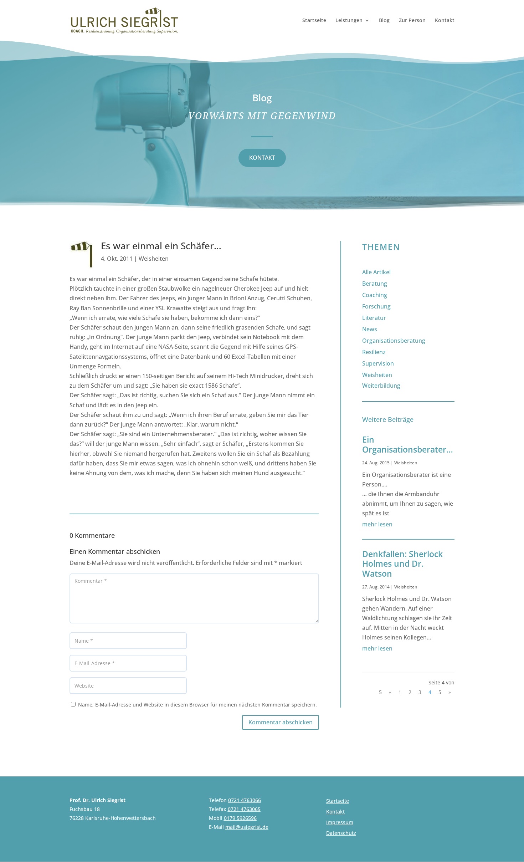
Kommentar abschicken (280, 722)
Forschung (376, 306)
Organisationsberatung (393, 341)
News (369, 329)
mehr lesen (377, 524)
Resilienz (374, 352)
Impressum (339, 823)
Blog (384, 21)
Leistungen (349, 21)
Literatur (374, 318)
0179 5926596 (240, 818)
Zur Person (412, 21)
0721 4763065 (244, 809)
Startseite (314, 21)
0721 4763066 (244, 800)
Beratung (374, 283)
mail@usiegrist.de (246, 826)
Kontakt (444, 21)
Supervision (378, 363)
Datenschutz (341, 833)
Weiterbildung (381, 385)
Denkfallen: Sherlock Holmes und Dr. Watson (402, 563)
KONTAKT (262, 158)
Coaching (374, 295)
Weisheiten (154, 258)
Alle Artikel (376, 272)
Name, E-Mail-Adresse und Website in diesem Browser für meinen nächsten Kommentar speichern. (197, 704)
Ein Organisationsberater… (407, 444)
